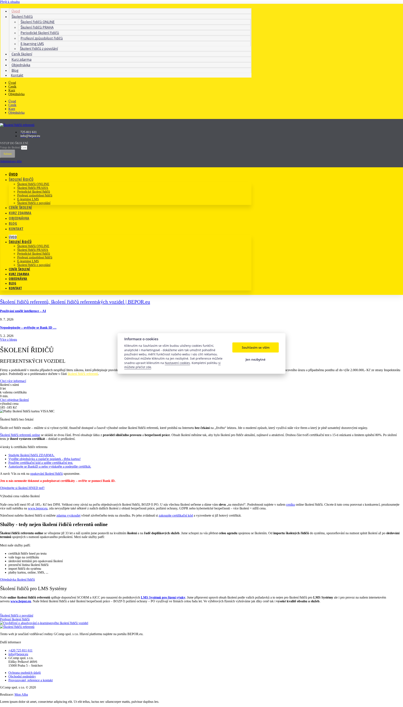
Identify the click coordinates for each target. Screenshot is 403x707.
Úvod (12, 82)
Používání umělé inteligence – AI (23, 311)
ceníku (290, 504)
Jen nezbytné (256, 359)
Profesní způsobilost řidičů (34, 195)
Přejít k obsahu (10, 2)
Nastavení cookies (177, 363)
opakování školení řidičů (46, 473)
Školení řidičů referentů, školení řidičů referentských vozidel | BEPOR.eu (75, 302)
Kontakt (17, 75)
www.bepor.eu (37, 508)
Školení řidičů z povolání (39, 48)
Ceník (12, 86)
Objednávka (21, 65)
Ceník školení (20, 207)
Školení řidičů (21, 179)
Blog (13, 223)
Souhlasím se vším (256, 347)
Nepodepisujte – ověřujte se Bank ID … (28, 327)
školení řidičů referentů (83, 374)
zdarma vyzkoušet (68, 515)
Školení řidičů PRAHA (32, 188)
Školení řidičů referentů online (20, 435)
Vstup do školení (10, 147)
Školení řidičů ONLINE (33, 184)
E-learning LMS (28, 199)
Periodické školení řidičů (33, 191)
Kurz (11, 90)
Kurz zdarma (20, 212)
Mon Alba (21, 694)
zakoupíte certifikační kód (176, 515)
